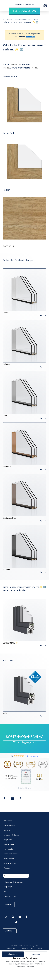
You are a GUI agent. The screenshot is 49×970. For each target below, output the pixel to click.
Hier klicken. (30, 37)
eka (7, 64)
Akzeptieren (12, 954)
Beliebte (25, 64)
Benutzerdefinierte (20, 67)
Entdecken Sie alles (24, 788)
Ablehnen (36, 954)
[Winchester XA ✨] (21, 799)
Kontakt (8, 904)
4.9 (24, 756)
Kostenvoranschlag (24, 11)
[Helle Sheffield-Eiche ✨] (4, 799)
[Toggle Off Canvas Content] (3, 5)
